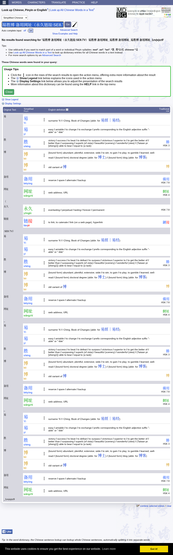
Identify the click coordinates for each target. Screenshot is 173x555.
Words (17, 2)
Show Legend (11, 99)
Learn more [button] (109, 548)
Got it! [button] (154, 549)
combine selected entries (152, 506)
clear (169, 506)
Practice (78, 2)
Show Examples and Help (65, 33)
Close (9, 91)
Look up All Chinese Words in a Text (71, 10)
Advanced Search (69, 30)
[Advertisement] (144, 519)
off (24, 30)
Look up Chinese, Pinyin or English (24, 10)
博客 (142, 157)
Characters (36, 2)
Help (94, 2)
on (31, 30)
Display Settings (12, 103)
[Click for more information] (144, 16)
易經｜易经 (110, 120)
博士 (101, 157)
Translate (58, 2)
